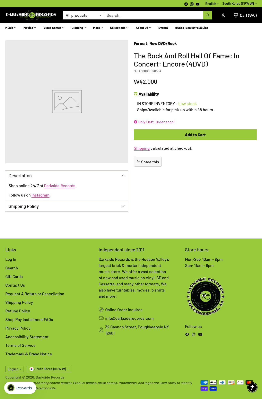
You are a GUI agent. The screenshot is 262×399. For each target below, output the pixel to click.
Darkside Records (59, 185)
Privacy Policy (17, 328)
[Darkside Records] (30, 15)
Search (11, 267)
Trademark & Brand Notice (28, 353)
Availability (149, 94)
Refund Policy (17, 310)
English (210, 4)
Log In (10, 259)
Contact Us (15, 285)
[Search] (207, 15)
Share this (150, 161)
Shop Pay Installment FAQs (29, 319)
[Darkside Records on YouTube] (197, 4)
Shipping (142, 148)
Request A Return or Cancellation (34, 293)
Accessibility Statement (27, 336)
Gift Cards (14, 276)
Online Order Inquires (123, 309)
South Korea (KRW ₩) (238, 3)
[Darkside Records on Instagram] (192, 4)
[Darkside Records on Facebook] (186, 4)
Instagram (41, 194)
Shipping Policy (19, 302)
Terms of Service (20, 345)
